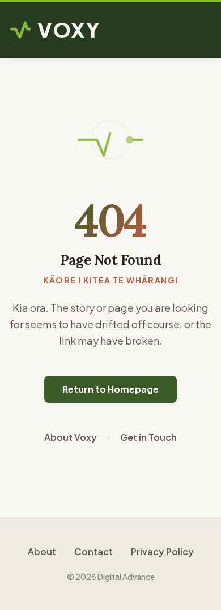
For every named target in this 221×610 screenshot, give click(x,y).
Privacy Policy (162, 551)
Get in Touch (148, 437)
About (42, 551)
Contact (93, 551)
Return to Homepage (110, 389)
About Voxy (70, 437)
